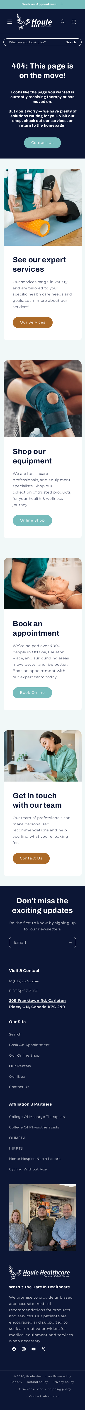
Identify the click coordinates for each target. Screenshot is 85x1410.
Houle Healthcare (39, 1376)
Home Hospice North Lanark (35, 1159)
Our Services (32, 322)
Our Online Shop (24, 1055)
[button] (9, 22)
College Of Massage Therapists (37, 1117)
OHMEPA (17, 1138)
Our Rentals (20, 1066)
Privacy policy (63, 1382)
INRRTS (16, 1148)
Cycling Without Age (28, 1169)
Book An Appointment (29, 1045)
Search (71, 42)
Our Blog (17, 1077)
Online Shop (32, 520)
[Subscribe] (70, 942)
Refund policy (37, 1382)
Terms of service (31, 1389)
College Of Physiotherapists (34, 1127)
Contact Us (42, 143)
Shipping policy (59, 1389)
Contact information (45, 1396)
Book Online (32, 692)
